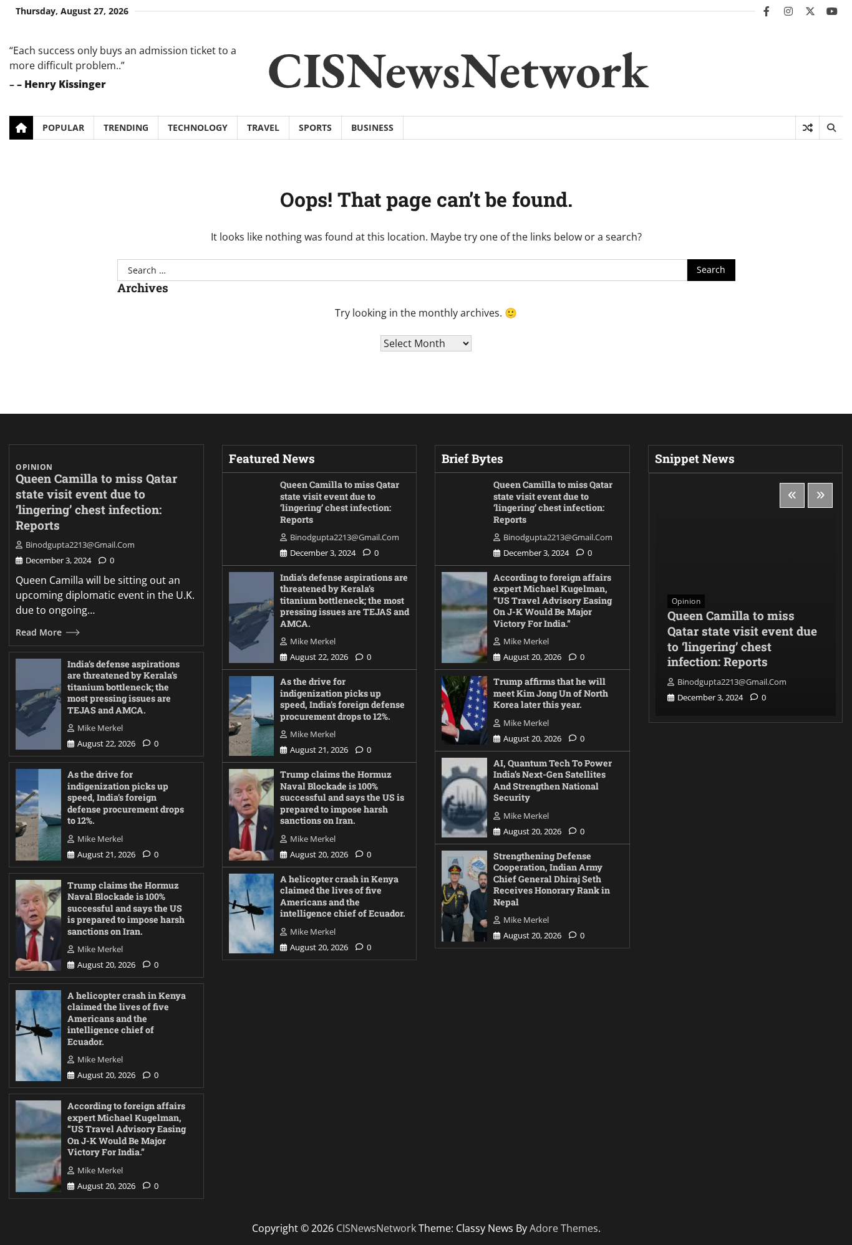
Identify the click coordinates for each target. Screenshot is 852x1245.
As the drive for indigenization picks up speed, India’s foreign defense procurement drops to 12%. (125, 797)
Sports (315, 127)
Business (372, 127)
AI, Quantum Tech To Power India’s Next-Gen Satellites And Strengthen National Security (552, 780)
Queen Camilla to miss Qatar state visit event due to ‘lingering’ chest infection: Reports (96, 501)
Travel (263, 127)
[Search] (831, 128)
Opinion (34, 467)
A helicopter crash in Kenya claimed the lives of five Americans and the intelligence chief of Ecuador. (126, 1018)
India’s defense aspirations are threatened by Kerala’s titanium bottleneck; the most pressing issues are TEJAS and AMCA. (123, 687)
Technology (198, 127)
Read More (39, 632)
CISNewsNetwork (458, 69)
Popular (63, 127)
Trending (126, 127)
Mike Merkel (100, 727)
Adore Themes (564, 1228)
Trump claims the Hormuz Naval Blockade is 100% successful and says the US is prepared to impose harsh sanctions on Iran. (126, 908)
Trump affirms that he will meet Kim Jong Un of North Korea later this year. (550, 692)
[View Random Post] (807, 128)
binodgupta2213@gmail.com (80, 544)
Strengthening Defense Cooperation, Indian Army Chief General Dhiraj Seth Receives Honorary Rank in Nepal (551, 879)
